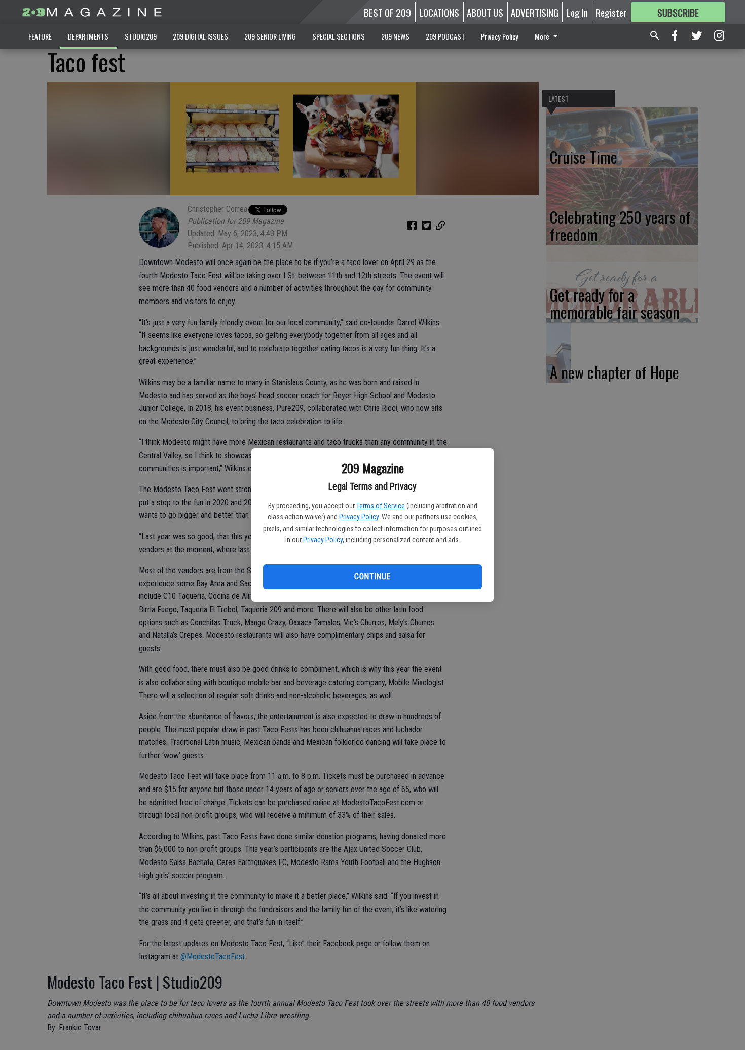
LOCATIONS (439, 12)
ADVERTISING (534, 12)
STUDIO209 (141, 36)
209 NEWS (395, 36)
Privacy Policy (359, 517)
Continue (372, 576)
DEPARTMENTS (88, 36)
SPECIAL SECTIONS (338, 36)
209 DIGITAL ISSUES (200, 36)
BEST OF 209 (387, 12)
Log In (577, 12)
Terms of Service (380, 506)
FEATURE (40, 36)
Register (610, 12)
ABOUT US (485, 12)
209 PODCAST (445, 36)
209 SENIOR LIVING (270, 36)
